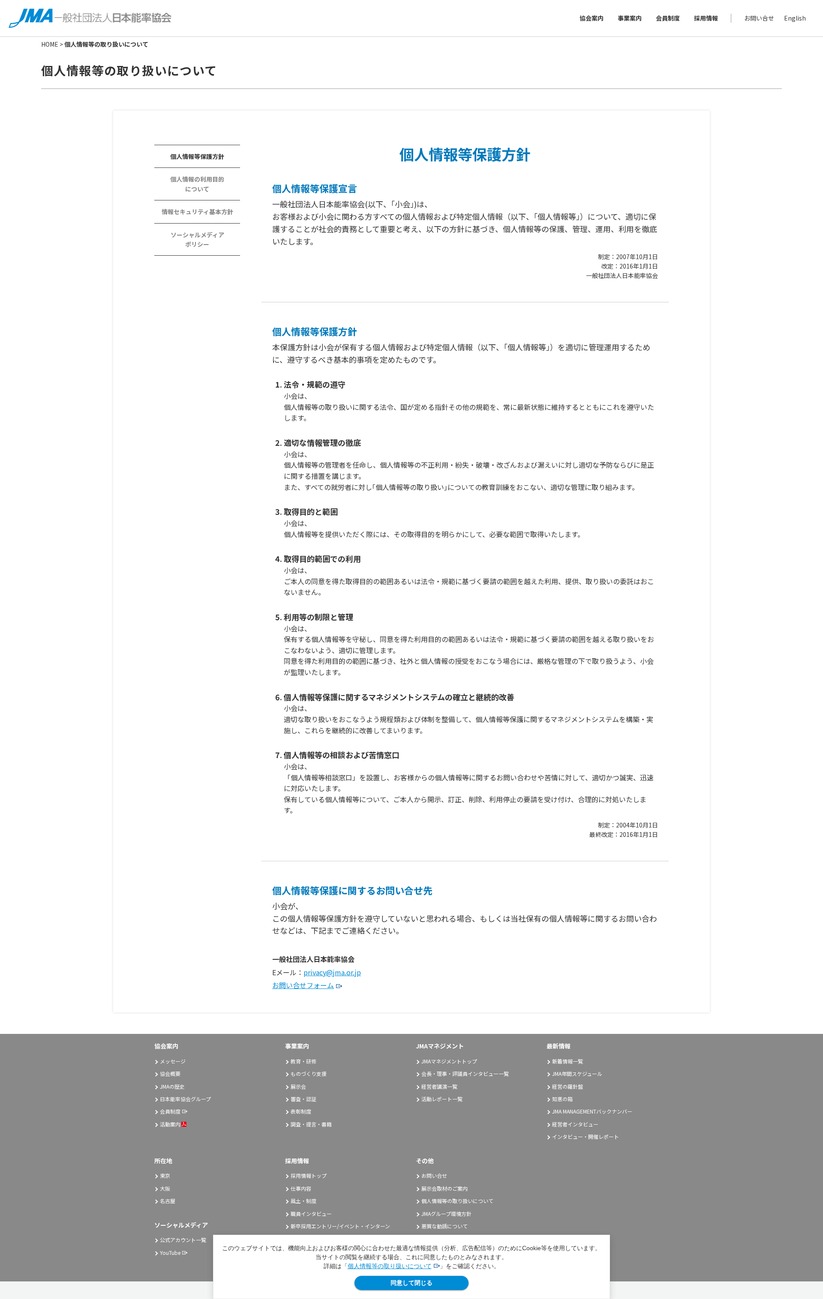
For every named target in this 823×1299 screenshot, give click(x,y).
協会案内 (592, 18)
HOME (49, 44)
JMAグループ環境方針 (446, 1213)
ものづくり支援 (309, 1073)
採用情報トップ (309, 1175)
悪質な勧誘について (444, 1226)
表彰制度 (301, 1111)
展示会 (298, 1086)
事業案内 (630, 18)
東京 (165, 1175)
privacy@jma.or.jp (332, 972)
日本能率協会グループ (185, 1098)
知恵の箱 (562, 1098)
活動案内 (170, 1124)
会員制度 (668, 18)
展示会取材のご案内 (444, 1188)
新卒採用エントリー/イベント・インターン (340, 1226)
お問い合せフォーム (303, 985)
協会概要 (170, 1073)
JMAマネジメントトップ (449, 1061)
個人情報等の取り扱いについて (390, 1266)
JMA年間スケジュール (577, 1073)
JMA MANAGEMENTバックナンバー (592, 1111)
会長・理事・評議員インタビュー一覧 (465, 1073)
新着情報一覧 (567, 1061)
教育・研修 (303, 1061)
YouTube (170, 1252)
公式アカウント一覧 (183, 1239)
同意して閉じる (411, 1282)
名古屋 (167, 1200)
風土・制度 (303, 1200)
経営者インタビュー (575, 1124)
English (795, 18)
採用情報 (706, 18)
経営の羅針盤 (567, 1086)
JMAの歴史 (172, 1086)
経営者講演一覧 (439, 1086)
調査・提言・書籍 (311, 1124)
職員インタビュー (311, 1213)
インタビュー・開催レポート (585, 1136)
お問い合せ (759, 18)
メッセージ (173, 1061)
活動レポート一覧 (442, 1098)
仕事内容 (301, 1188)
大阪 (165, 1188)
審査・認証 (303, 1098)
